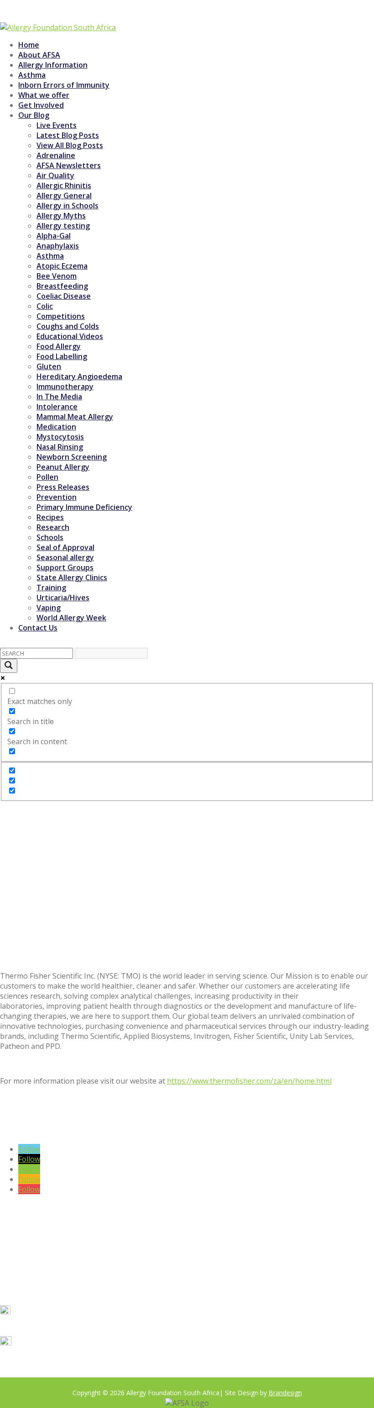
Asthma (32, 75)
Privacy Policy (81, 1373)
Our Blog (33, 115)
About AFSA (39, 55)
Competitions (60, 316)
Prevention (56, 497)
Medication (56, 427)
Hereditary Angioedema (79, 376)
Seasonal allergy (65, 557)
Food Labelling (61, 356)
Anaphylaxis (57, 246)
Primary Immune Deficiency (84, 507)
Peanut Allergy (62, 467)
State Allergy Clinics (71, 577)
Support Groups (65, 567)
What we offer (43, 95)
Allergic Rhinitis (63, 185)
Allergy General (64, 196)
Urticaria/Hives (62, 598)
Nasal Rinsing (59, 447)
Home (28, 45)
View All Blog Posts (69, 145)
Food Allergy (58, 346)
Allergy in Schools (67, 206)
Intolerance (57, 407)
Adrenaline (55, 155)
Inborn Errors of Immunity (63, 85)
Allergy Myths (61, 216)
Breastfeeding (62, 286)
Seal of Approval (65, 547)
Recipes (50, 517)
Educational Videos (69, 336)
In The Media (59, 397)
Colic (44, 306)
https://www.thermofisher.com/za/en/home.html (249, 1081)
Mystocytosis (60, 437)
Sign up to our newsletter (99, 1132)
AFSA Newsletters (68, 165)
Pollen (47, 477)
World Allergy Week (71, 618)
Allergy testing (63, 226)
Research (52, 527)
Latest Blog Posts (67, 135)
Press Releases (62, 487)
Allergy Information (53, 65)
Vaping (48, 608)
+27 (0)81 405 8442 (50, 1326)
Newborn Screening (71, 457)
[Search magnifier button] (8, 666)
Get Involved (41, 105)
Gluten (48, 366)
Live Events (56, 125)
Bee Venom (56, 276)
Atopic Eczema (62, 266)
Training (51, 587)
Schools (49, 537)
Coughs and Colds (67, 326)
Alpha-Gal (53, 236)
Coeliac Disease (63, 296)
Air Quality (55, 175)
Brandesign (285, 1392)
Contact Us (37, 628)
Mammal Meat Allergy (74, 417)
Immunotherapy (65, 386)
